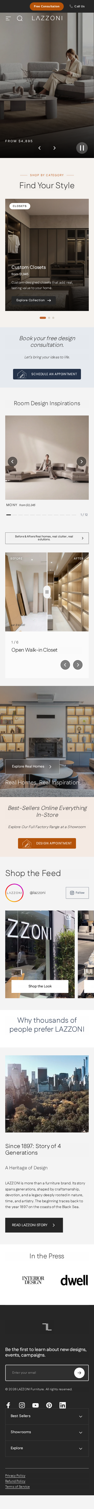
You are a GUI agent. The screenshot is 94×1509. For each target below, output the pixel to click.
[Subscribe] (79, 1373)
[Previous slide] (65, 665)
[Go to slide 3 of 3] (53, 318)
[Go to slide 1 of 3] (43, 318)
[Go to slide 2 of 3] (49, 318)
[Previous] (39, 148)
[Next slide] (78, 665)
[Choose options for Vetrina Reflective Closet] (16, 973)
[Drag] (47, 591)
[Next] (54, 148)
